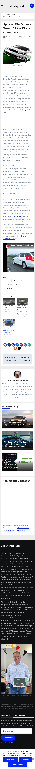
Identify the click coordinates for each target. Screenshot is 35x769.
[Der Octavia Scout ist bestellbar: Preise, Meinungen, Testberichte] (9, 322)
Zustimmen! (10, 759)
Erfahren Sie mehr (17, 764)
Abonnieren (8, 738)
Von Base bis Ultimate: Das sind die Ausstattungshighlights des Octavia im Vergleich (17, 444)
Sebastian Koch (13, 36)
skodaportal (17, 6)
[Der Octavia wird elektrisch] (9, 301)
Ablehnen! (25, 759)
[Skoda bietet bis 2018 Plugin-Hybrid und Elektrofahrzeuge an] (23, 301)
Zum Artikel (17, 216)
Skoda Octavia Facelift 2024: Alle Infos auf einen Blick (17, 422)
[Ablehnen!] (33, 759)
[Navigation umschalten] (2, 5)
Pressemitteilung (20, 110)
